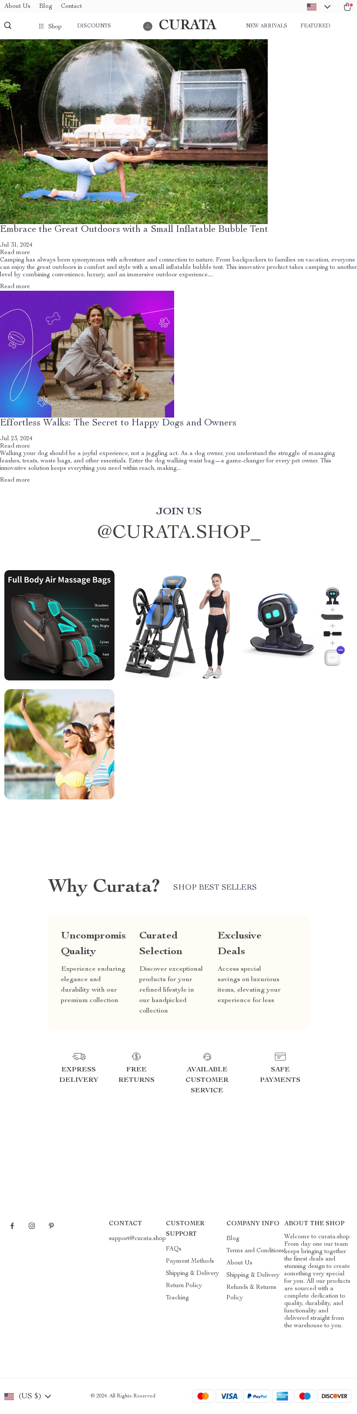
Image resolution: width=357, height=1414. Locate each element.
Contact (71, 6)
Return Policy (184, 1286)
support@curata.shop (137, 1239)
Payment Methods (190, 1261)
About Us (17, 6)
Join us (179, 512)
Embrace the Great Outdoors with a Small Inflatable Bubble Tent (134, 230)
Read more (15, 253)
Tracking (177, 1298)
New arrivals (266, 26)
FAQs (174, 1249)
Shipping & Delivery (192, 1274)
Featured (315, 26)
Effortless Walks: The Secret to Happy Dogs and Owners (118, 423)
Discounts (94, 26)
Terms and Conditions (255, 1251)
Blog (45, 6)
